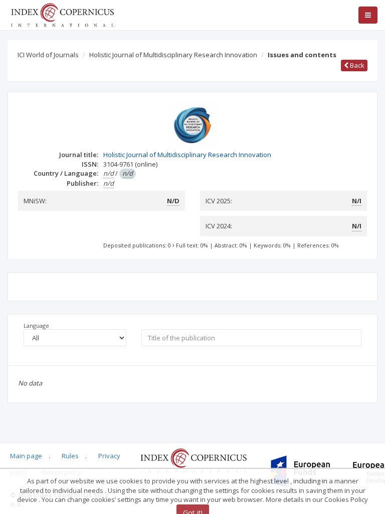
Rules (70, 455)
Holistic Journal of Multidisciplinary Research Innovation (173, 54)
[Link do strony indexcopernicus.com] (193, 460)
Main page (26, 455)
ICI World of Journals (48, 54)
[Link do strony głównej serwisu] (62, 14)
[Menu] (367, 15)
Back (356, 65)
